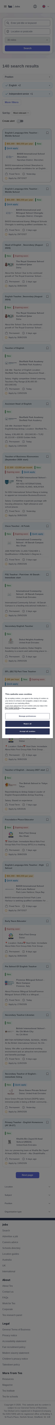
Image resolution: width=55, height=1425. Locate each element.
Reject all (28, 723)
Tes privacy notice (29, 708)
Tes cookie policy (12, 708)
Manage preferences (27, 716)
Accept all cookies (27, 731)
